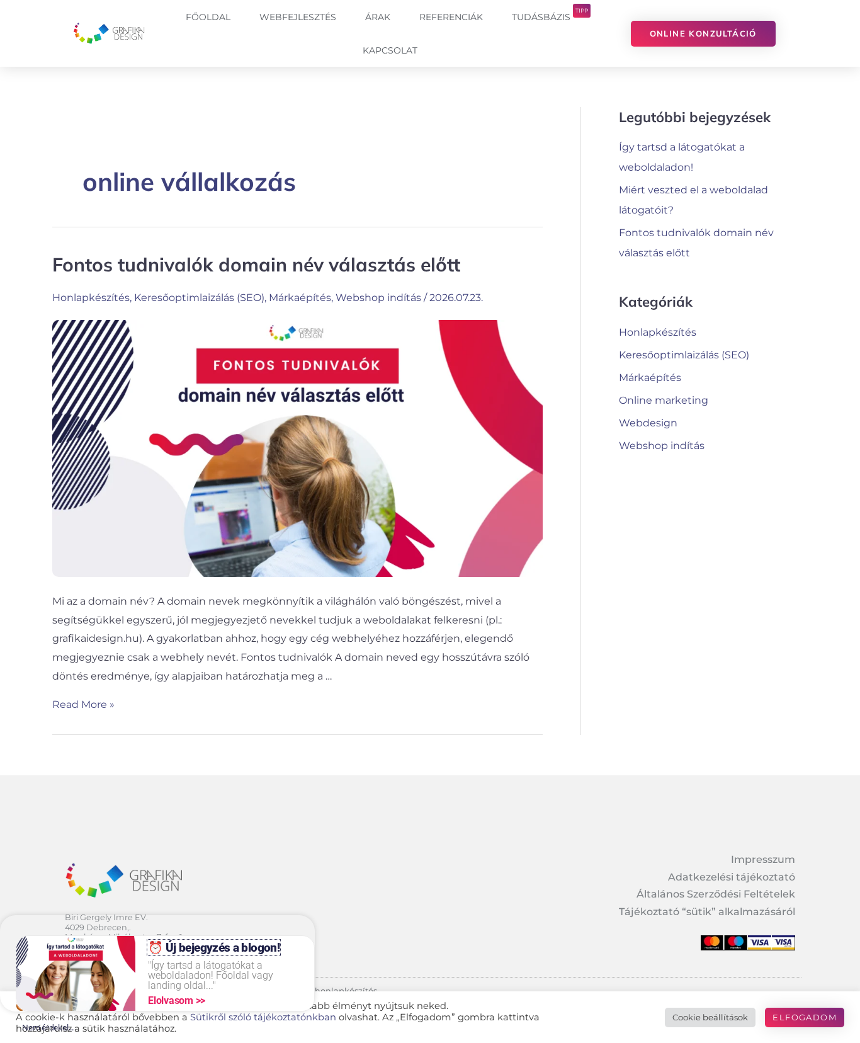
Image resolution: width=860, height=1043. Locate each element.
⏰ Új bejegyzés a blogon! (214, 947)
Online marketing (663, 400)
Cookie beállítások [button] (710, 1017)
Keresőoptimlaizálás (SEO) (199, 298)
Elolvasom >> (176, 1000)
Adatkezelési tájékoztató (731, 877)
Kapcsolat (390, 50)
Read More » (83, 704)
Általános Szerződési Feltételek (716, 894)
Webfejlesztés (297, 17)
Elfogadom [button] (804, 1017)
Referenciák (451, 17)
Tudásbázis (550, 15)
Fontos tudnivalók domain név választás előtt (256, 264)
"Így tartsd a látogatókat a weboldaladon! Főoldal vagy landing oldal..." (210, 975)
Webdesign (648, 423)
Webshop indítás (378, 298)
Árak (377, 17)
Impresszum (763, 859)
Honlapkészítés (91, 298)
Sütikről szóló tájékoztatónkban (263, 1017)
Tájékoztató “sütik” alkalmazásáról (707, 912)
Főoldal (208, 17)
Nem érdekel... (48, 1027)
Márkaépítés (300, 298)
